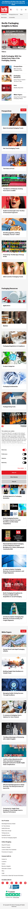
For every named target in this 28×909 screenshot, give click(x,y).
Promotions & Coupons (7, 852)
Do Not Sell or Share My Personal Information (12, 875)
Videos (4, 51)
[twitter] (12, 883)
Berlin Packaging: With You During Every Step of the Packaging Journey (11, 58)
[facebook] (7, 883)
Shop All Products (6, 845)
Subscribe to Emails (6, 868)
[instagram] (3, 883)
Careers (3, 864)
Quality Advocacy (6, 828)
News (21, 14)
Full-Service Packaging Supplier (9, 837)
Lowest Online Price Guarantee (9, 849)
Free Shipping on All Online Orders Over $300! (13, 1)
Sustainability (12, 17)
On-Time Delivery (6, 826)
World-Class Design (6, 830)
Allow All (14, 472)
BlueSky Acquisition (18, 87)
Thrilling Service (5, 833)
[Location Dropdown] (12, 9)
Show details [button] (21, 468)
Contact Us (4, 859)
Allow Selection (14, 477)
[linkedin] (21, 883)
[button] (17, 9)
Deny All (14, 481)
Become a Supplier (6, 866)
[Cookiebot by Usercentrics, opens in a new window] (20, 426)
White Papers (4, 17)
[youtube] (25, 883)
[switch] (24, 454)
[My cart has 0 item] (21, 9)
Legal (3, 873)
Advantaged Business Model (8, 823)
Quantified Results (6, 835)
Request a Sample (6, 847)
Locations (4, 861)
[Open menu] (26, 9)
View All (24, 110)
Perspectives (4, 14)
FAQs (3, 871)
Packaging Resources (13, 14)
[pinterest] (16, 883)
